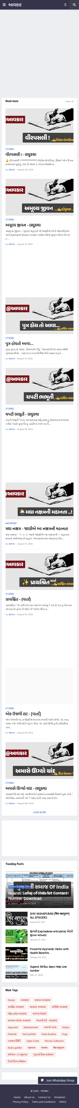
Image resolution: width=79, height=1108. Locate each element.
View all (69, 101)
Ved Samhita (29, 1034)
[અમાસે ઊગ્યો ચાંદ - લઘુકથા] (39, 760)
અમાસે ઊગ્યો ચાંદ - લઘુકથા (26, 788)
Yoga (64, 1034)
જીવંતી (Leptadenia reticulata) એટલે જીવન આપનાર (51, 933)
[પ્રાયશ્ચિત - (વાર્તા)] (39, 571)
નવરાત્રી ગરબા (50, 1027)
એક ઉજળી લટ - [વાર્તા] (23, 714)
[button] (4, 5)
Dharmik (12, 1034)
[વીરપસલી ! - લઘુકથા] (39, 126)
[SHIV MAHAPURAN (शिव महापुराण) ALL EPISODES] (17, 919)
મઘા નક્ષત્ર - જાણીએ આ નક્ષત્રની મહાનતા (37, 528)
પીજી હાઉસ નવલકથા (17, 1013)
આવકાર (14, 4)
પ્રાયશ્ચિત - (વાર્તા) (18, 599)
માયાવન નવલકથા (42, 1000)
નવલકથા (25, 1000)
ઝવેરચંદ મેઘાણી (39, 1013)
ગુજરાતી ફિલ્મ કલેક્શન (43, 1054)
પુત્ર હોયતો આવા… (19, 343)
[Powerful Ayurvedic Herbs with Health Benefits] (17, 954)
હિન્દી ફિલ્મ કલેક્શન (17, 1061)
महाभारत (31, 1048)
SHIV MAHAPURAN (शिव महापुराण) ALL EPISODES (50, 915)
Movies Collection (54, 1041)
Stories (11, 1000)
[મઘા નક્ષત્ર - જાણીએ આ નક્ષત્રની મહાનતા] (39, 501)
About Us (29, 1097)
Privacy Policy (20, 1102)
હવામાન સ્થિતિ (14, 1041)
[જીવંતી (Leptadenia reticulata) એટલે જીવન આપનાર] (17, 936)
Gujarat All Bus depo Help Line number (48, 968)
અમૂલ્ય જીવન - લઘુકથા (23, 225)
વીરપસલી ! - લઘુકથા (21, 154)
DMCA (62, 1102)
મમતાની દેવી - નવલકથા (46, 1020)
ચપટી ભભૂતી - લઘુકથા (22, 414)
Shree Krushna (49, 1034)
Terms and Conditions (43, 1102)
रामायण (44, 1048)
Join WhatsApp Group (59, 1080)
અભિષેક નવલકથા (59, 1007)
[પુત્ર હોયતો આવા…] (39, 315)
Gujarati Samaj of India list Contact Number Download (37, 895)
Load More (39, 812)
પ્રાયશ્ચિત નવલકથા (16, 1007)
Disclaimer (59, 1097)
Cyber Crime (32, 1041)
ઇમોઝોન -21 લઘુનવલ (17, 1054)
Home (17, 1097)
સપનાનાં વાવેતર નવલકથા (19, 1020)
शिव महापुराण (58, 1048)
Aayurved (13, 1027)
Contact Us (44, 1097)
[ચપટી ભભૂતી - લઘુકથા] (39, 386)
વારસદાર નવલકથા (38, 1007)
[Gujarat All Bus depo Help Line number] (17, 972)
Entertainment (31, 1027)
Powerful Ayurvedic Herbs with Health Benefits (49, 951)
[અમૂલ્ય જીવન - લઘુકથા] (39, 197)
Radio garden (15, 1048)
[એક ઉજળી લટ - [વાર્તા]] (39, 686)
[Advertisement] (39, 53)
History (65, 1027)
